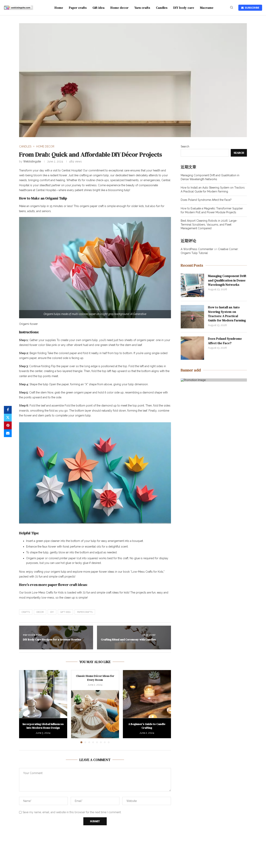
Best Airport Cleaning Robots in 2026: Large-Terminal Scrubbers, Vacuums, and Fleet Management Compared (209, 224)
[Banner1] (214, 380)
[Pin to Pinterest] (8, 425)
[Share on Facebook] (8, 410)
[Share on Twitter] (8, 418)
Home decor (119, 7)
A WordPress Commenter (197, 249)
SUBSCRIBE (251, 7)
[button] (24, 706)
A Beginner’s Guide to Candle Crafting (147, 726)
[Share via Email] (8, 433)
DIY (52, 612)
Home (59, 7)
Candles (161, 7)
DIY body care (183, 7)
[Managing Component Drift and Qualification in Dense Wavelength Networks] (192, 285)
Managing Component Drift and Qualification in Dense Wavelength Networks (227, 280)
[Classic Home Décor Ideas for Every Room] (95, 714)
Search (185, 146)
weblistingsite (32, 161)
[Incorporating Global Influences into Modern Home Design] (43, 694)
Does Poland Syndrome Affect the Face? (206, 199)
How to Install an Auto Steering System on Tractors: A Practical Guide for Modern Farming (227, 313)
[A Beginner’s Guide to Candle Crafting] (147, 694)
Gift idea (98, 7)
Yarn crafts (142, 7)
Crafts (26, 612)
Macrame (206, 7)
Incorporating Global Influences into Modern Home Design (43, 726)
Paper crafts (78, 7)
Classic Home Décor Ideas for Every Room (95, 678)
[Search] (231, 7)
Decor (40, 612)
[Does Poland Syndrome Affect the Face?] (192, 348)
